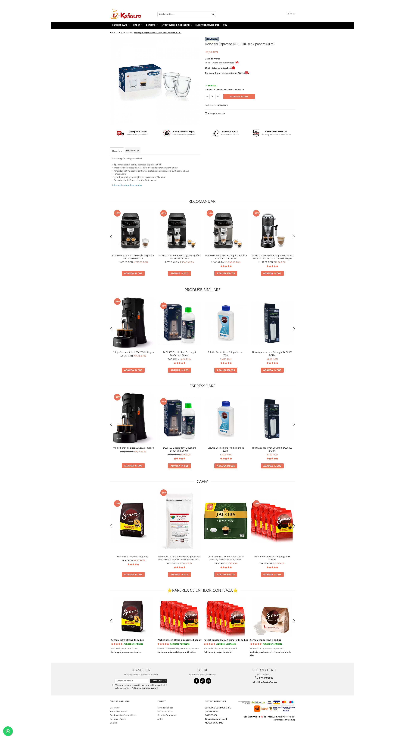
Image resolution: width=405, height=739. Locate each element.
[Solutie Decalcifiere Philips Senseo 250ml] (225, 323)
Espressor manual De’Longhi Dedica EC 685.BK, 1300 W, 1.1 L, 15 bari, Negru (272, 257)
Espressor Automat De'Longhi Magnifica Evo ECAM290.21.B (133, 257)
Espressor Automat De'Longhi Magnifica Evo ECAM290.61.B (180, 257)
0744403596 (266, 677)
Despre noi (115, 707)
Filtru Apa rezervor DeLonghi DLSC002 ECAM (272, 354)
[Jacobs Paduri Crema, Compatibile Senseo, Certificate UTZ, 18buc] (225, 521)
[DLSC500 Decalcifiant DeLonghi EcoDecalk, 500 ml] (179, 323)
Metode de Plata (165, 707)
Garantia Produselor (166, 715)
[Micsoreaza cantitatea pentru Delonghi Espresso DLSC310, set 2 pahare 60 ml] (207, 96)
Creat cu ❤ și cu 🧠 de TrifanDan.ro (262, 716)
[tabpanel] (155, 81)
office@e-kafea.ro (266, 682)
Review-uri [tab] (132, 150)
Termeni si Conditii (118, 711)
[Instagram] (208, 681)
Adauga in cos (239, 96)
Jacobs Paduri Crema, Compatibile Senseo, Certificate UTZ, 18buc (226, 558)
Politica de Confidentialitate (145, 687)
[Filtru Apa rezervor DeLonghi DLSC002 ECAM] (272, 323)
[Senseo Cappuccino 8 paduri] (272, 617)
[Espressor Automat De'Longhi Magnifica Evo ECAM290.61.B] (179, 230)
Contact (113, 722)
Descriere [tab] (117, 150)
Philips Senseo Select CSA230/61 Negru (133, 352)
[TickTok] (202, 681)
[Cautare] (213, 14)
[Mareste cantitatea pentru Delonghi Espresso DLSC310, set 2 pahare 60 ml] (217, 96)
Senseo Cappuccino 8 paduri (265, 639)
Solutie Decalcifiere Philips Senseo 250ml (226, 354)
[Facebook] (196, 681)
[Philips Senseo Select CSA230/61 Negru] (133, 323)
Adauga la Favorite (216, 113)
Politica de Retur (165, 711)
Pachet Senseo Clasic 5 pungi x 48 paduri (272, 558)
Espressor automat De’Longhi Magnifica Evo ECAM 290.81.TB (226, 257)
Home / (114, 32)
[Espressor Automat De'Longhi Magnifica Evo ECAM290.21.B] (133, 230)
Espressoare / (126, 32)
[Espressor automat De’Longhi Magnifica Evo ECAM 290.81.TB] (225, 230)
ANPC (160, 718)
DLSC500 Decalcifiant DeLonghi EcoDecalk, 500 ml (179, 354)
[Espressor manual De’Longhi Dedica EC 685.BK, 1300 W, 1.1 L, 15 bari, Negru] (272, 230)
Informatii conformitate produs (127, 185)
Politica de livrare (118, 718)
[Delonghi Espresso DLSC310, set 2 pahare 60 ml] (155, 81)
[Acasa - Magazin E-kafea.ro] (126, 14)
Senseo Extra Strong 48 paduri (133, 556)
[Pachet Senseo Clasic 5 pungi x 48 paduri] (272, 521)
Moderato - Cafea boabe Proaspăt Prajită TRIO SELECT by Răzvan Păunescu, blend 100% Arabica (179, 558)
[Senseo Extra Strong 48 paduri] (133, 521)
